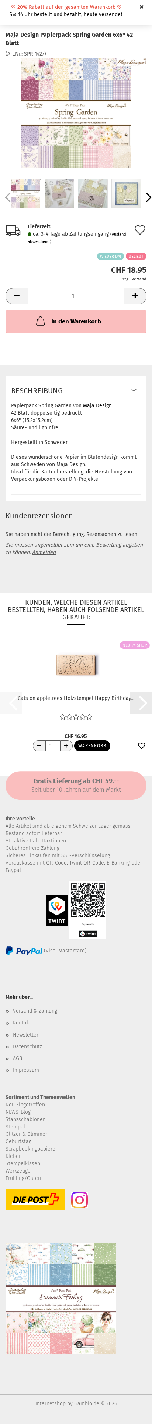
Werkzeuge (18, 1171)
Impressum (26, 1070)
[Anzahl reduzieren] (39, 745)
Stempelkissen (23, 1163)
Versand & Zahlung (35, 1011)
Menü (11, 11)
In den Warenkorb (76, 321)
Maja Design (97, 405)
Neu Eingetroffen (25, 1105)
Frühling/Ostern (24, 1178)
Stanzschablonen (26, 1119)
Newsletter (25, 1035)
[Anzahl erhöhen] (66, 745)
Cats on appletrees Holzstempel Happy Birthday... (76, 698)
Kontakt (22, 1023)
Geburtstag (18, 1141)
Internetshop (50, 1403)
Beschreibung (37, 390)
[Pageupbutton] (132, 1413)
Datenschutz (27, 1047)
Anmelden (44, 552)
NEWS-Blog (18, 1112)
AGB (17, 1058)
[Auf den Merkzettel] (141, 746)
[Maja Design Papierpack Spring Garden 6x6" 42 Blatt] (76, 112)
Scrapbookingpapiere (30, 1149)
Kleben (14, 1156)
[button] (17, 296)
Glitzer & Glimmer (26, 1134)
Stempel (15, 1127)
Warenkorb (92, 745)
